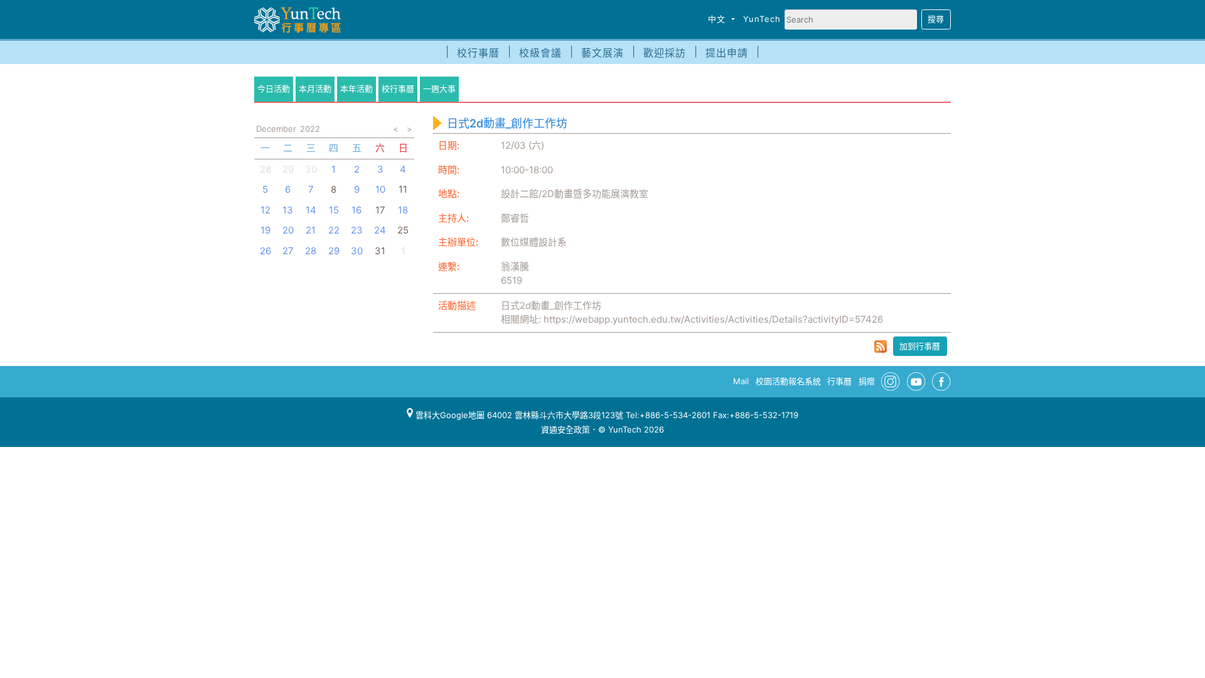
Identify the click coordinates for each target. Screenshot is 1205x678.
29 (288, 169)
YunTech (762, 19)
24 (380, 230)
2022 (310, 129)
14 (311, 210)
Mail (741, 381)
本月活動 (315, 88)
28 (265, 169)
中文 (718, 19)
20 (288, 230)
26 (265, 251)
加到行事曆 (919, 346)
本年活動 (356, 88)
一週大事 (439, 88)
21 (311, 230)
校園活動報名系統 (788, 381)
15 (334, 210)
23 (357, 230)
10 (380, 189)
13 (287, 210)
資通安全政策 (565, 429)
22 (334, 230)
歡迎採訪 (664, 52)
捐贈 (867, 381)
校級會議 (540, 52)
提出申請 (726, 52)
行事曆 (839, 381)
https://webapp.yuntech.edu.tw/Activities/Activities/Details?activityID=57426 (713, 319)
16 (356, 210)
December (276, 129)
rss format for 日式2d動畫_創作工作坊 (880, 346)
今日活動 (273, 88)
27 (288, 251)
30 (311, 169)
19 (265, 230)
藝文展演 (602, 52)
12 (265, 210)
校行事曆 (478, 52)
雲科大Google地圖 (449, 415)
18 (403, 210)
